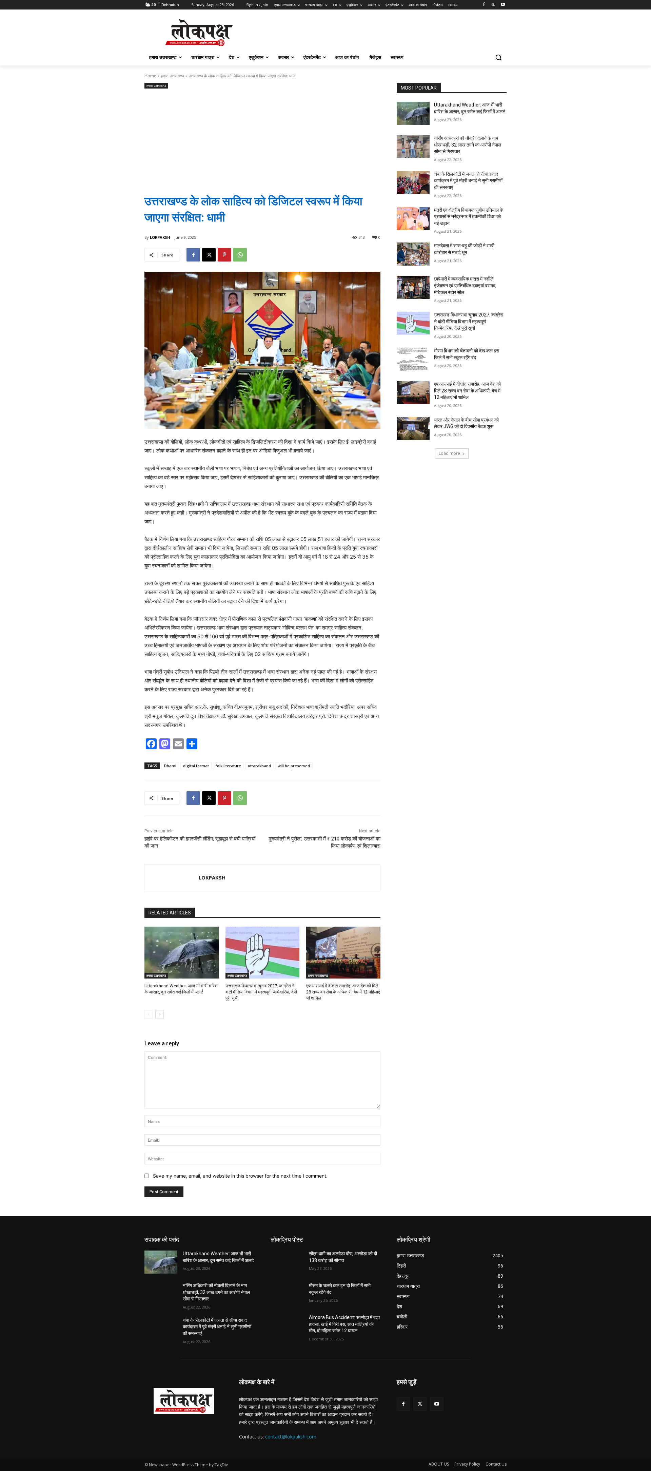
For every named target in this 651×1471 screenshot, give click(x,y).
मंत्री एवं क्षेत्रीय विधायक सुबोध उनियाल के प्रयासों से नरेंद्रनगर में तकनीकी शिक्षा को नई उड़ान (468, 216)
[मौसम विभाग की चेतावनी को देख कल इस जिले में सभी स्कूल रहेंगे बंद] (413, 359)
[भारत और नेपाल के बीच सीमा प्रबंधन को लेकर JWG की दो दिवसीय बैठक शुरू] (413, 428)
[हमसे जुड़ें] (452, 1392)
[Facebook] (484, 5)
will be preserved (294, 765)
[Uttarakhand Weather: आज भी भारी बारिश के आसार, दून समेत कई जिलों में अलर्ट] (181, 953)
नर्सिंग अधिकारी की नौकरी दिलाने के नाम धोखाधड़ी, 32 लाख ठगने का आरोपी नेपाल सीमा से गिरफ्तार (467, 144)
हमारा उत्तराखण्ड (172, 76)
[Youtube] (503, 5)
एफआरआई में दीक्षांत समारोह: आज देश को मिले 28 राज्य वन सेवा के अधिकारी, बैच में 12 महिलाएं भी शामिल (343, 992)
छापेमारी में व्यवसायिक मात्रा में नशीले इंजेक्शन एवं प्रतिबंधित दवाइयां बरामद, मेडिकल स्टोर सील (465, 285)
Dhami (170, 765)
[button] (498, 57)
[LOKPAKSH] (172, 878)
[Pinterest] (224, 255)
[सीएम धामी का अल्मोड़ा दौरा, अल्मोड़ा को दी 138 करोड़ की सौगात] (287, 1262)
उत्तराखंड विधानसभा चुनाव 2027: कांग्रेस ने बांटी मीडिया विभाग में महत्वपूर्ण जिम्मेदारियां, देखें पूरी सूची (261, 992)
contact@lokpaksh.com (290, 1436)
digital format (196, 765)
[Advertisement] (262, 136)
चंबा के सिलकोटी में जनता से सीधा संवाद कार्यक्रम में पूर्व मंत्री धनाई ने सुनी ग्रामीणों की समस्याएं (468, 180)
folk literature (228, 765)
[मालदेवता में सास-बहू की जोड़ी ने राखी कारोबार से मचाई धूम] (413, 254)
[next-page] (159, 1014)
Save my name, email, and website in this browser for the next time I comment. (240, 1176)
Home (150, 76)
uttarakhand (259, 765)
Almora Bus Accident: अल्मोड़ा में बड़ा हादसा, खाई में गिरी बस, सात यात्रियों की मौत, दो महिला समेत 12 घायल (344, 1324)
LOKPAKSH (160, 237)
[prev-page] (148, 1014)
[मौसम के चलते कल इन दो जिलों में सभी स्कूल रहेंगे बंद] (287, 1293)
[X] (493, 5)
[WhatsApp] (240, 255)
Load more (449, 453)
